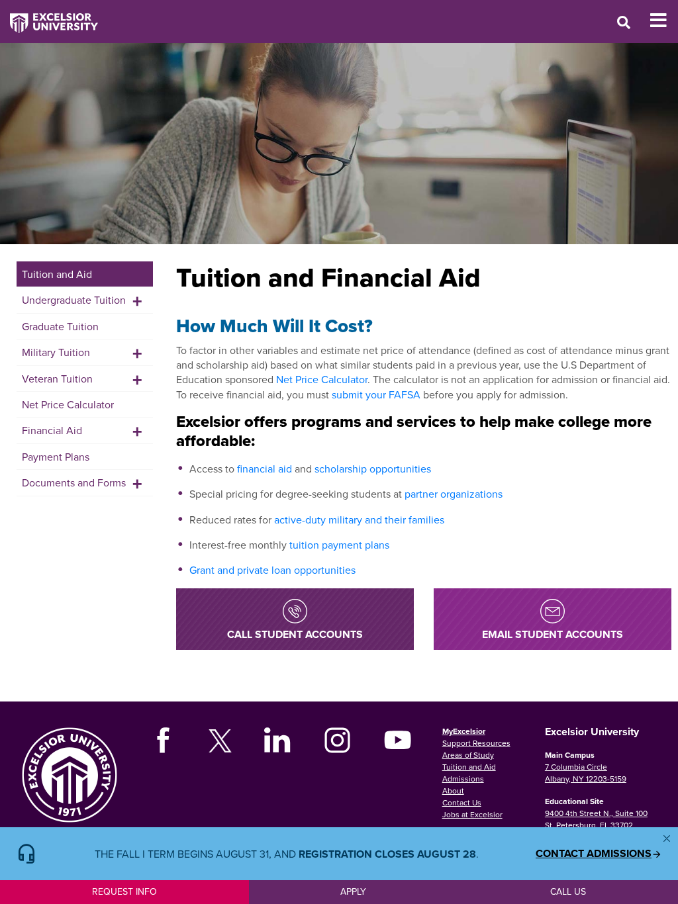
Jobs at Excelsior (472, 814)
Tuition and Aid (57, 274)
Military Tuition (56, 352)
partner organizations (454, 493)
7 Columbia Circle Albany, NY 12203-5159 (585, 772)
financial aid (264, 468)
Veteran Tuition (57, 378)
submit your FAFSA (376, 394)
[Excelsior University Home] (49, 16)
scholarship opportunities (373, 468)
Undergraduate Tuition (74, 300)
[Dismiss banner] (667, 838)
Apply (353, 891)
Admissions (463, 778)
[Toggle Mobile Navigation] (664, 20)
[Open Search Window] (623, 22)
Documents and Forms (74, 482)
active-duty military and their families (359, 519)
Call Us (568, 891)
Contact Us (461, 802)
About (453, 790)
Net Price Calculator (68, 404)
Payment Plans (55, 456)
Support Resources (476, 742)
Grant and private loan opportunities (272, 570)
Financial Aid (52, 430)
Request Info (124, 891)
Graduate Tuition (60, 326)
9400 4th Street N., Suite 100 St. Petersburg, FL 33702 (596, 819)
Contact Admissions (594, 853)
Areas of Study (468, 754)
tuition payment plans (339, 544)
